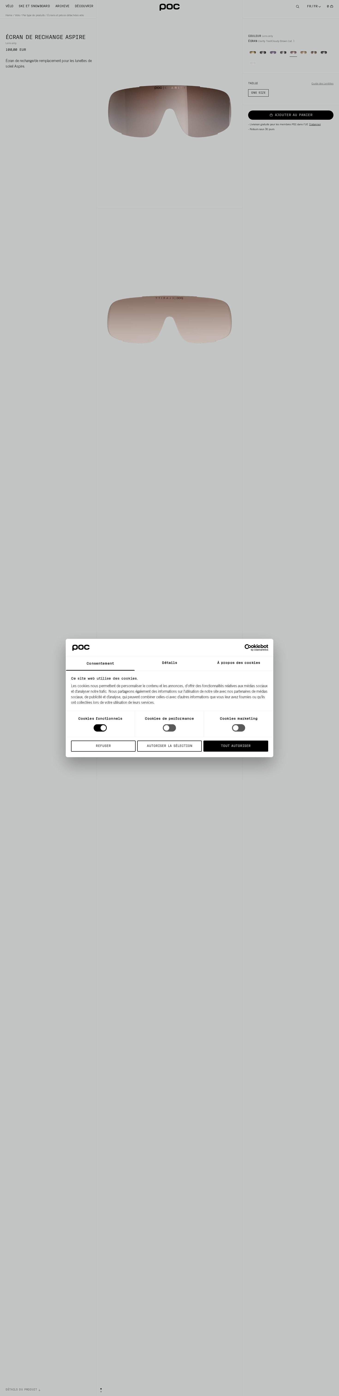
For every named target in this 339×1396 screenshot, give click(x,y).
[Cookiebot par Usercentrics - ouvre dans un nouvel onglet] (248, 647)
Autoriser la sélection (169, 746)
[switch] (169, 728)
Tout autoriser (236, 746)
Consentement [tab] (100, 663)
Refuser (103, 746)
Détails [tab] (169, 663)
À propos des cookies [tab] (238, 663)
